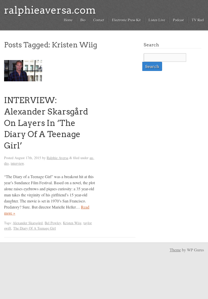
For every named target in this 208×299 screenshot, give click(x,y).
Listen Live (157, 19)
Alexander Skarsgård (28, 222)
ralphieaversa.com (50, 10)
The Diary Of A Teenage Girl (34, 228)
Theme (175, 249)
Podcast (178, 19)
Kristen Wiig (72, 222)
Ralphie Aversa (57, 157)
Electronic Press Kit (126, 19)
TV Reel (198, 19)
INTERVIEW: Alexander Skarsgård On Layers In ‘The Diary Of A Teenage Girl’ (46, 123)
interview (17, 163)
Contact (98, 19)
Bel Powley (53, 222)
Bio (82, 19)
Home (68, 19)
